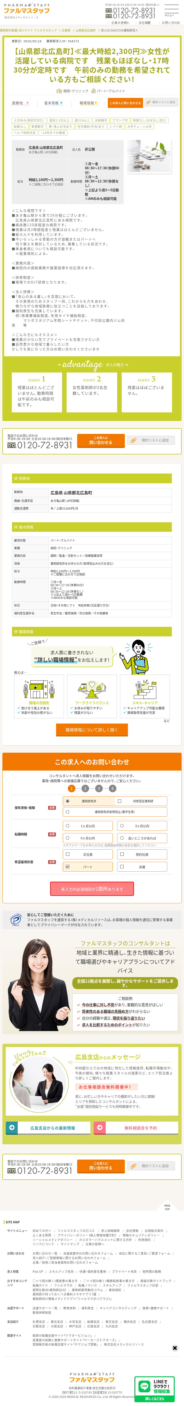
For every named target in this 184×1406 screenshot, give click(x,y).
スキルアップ (112, 1285)
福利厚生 (87, 1308)
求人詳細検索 (110, 1230)
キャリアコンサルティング (118, 1308)
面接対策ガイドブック (156, 1280)
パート (87, 866)
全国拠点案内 (154, 1230)
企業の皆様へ (120, 23)
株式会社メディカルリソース (124, 1344)
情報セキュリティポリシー (141, 1235)
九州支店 (111, 1326)
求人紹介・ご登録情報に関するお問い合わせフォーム (69, 1258)
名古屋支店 (149, 1321)
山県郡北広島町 (86, 30)
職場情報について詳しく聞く (92, 730)
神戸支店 (75, 1326)
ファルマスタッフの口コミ (76, 1230)
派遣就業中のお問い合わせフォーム (88, 1253)
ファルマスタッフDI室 (142, 1285)
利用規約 (144, 1239)
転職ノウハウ (87, 1285)
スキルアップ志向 (61, 1271)
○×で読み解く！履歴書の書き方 (55, 1280)
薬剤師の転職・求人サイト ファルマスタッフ (28, 30)
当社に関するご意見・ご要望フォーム (144, 1253)
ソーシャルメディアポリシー (53, 1239)
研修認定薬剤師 (143, 801)
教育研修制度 (42, 1312)
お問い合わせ (171, 23)
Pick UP (38, 1271)
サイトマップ (70, 1244)
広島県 (66, 30)
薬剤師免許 (89, 801)
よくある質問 (42, 1235)
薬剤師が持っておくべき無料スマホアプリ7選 (64, 1294)
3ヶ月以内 (142, 826)
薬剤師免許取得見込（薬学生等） (115, 812)
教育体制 (69, 1308)
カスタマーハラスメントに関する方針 (105, 1239)
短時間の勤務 (152, 1271)
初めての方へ (42, 1230)
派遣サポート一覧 (45, 1308)
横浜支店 (130, 1321)
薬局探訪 (115, 1290)
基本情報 (51, 102)
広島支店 (93, 1326)
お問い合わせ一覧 (45, 1253)
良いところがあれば (142, 838)
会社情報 (132, 1230)
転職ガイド (40, 1285)
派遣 (142, 866)
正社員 (87, 854)
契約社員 (142, 854)
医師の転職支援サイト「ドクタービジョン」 (62, 1335)
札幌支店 (39, 1321)
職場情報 (87, 102)
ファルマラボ (63, 1285)
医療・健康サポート (156, 1308)
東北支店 (57, 1321)
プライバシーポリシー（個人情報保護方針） (87, 1235)
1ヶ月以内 (88, 826)
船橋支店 (93, 1321)
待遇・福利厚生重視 (93, 1271)
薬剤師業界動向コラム (87, 1290)
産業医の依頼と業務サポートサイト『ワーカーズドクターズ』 (74, 1340)
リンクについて (43, 1244)
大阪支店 (57, 1326)
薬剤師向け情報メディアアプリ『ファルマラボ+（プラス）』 (72, 1298)
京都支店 (39, 1326)
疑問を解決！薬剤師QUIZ (49, 1290)
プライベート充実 (124, 1271)
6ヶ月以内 (88, 838)
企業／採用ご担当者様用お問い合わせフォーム (65, 1262)
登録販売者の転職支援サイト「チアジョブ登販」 (65, 1344)
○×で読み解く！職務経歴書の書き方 (109, 1280)
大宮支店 (75, 1321)
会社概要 (145, 23)
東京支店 (111, 1321)
